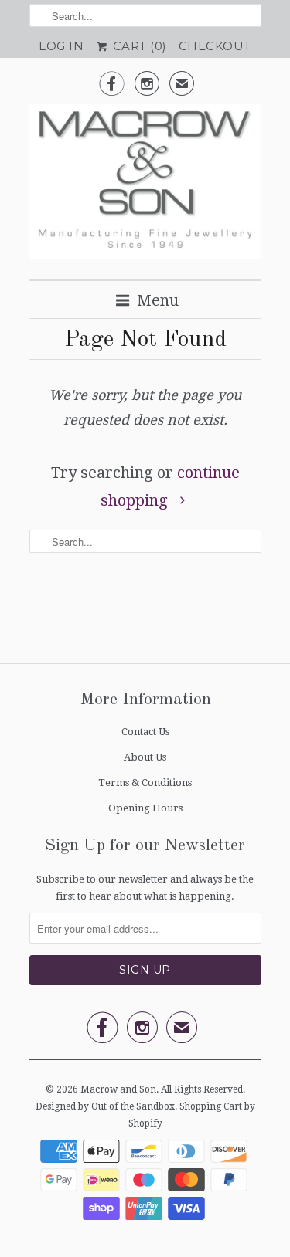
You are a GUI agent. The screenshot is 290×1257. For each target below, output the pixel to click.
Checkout (215, 46)
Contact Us (145, 731)
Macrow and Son (118, 1089)
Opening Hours (145, 808)
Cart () (138, 46)
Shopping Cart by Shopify (191, 1115)
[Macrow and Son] (145, 185)
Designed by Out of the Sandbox (105, 1106)
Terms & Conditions (145, 782)
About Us (145, 757)
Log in (61, 46)
